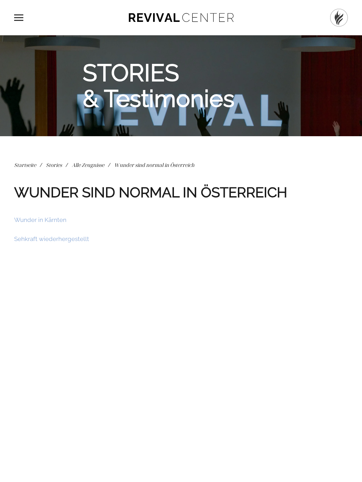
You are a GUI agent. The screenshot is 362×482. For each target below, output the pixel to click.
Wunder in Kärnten (40, 219)
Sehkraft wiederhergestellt (51, 238)
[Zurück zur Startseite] (181, 17)
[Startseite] (339, 17)
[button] (18, 17)
